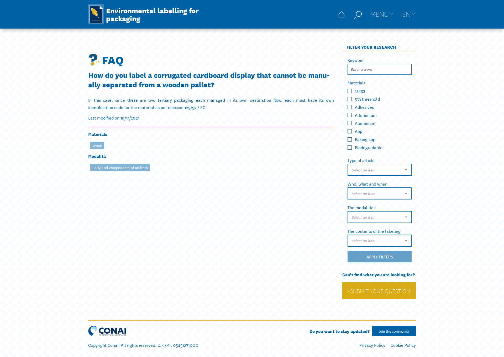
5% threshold (367, 98)
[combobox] (379, 169)
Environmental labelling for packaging (152, 14)
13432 (360, 90)
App (358, 131)
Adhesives (364, 107)
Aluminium (365, 123)
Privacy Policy (372, 345)
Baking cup (365, 139)
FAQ (113, 59)
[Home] (341, 14)
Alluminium (366, 114)
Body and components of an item (120, 167)
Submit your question (380, 291)
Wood (97, 145)
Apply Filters (379, 256)
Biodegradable (368, 147)
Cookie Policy (403, 345)
